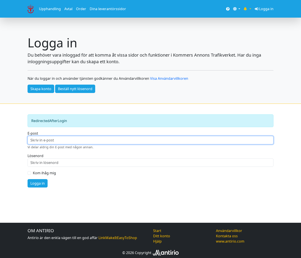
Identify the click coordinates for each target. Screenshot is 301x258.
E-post (33, 133)
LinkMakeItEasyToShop (117, 237)
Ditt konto (161, 236)
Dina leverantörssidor (108, 8)
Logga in (266, 8)
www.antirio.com (230, 241)
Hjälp (157, 241)
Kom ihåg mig (44, 173)
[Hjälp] (227, 8)
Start (157, 230)
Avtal (68, 8)
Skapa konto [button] (40, 88)
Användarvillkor (229, 230)
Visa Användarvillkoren (169, 78)
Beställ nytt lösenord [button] (75, 88)
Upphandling (50, 8)
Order (81, 8)
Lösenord (35, 155)
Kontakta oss (227, 236)
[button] (236, 8)
